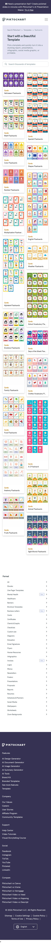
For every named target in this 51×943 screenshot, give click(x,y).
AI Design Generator (11, 758)
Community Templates (12, 817)
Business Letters (13, 611)
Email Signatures (13, 644)
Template (6, 788)
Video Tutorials (9, 834)
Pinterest (6, 866)
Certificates (11, 619)
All (8, 582)
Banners (10, 603)
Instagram (6, 855)
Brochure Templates (14, 607)
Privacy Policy (32, 918)
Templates (28, 30)
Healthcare (11, 599)
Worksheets (11, 710)
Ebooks (10, 586)
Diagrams (11, 636)
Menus (9, 669)
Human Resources (14, 652)
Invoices (10, 661)
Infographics (12, 656)
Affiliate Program (9, 813)
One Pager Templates (15, 590)
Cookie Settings (22, 915)
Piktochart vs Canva (11, 883)
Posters (10, 677)
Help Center (7, 830)
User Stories (7, 809)
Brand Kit (6, 777)
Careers (5, 805)
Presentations (12, 681)
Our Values (7, 802)
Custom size (11, 632)
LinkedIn (6, 870)
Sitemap (8, 915)
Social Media (12, 702)
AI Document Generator (13, 762)
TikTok (5, 858)
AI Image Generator (11, 766)
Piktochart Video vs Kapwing (15, 898)
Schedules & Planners (15, 698)
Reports (10, 690)
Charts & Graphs (13, 623)
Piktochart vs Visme (11, 887)
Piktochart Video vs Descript (15, 902)
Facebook (6, 851)
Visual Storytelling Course (14, 838)
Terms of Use (17, 918)
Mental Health (12, 594)
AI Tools (5, 773)
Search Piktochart (13, 30)
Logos (9, 665)
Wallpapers (11, 706)
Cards (9, 615)
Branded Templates (11, 781)
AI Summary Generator (12, 770)
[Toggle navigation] (46, 19)
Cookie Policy (39, 915)
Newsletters (11, 673)
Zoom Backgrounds (14, 714)
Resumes (10, 694)
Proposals (11, 685)
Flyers (9, 648)
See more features (10, 785)
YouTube (6, 862)
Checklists (11, 628)
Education (11, 640)
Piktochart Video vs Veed (13, 894)
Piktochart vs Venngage (13, 890)
